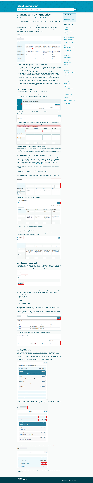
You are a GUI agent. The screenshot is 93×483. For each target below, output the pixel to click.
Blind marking (66, 52)
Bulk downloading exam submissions (68, 95)
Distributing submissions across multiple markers (69, 101)
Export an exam (66, 92)
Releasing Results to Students (69, 37)
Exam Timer (66, 64)
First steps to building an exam (69, 26)
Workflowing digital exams (68, 88)
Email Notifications (67, 62)
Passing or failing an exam (68, 60)
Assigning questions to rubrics (69, 19)
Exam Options (66, 27)
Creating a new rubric (67, 16)
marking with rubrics (47, 79)
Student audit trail (67, 83)
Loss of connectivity (67, 50)
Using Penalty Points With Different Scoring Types (68, 43)
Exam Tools (66, 29)
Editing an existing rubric (68, 17)
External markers (67, 103)
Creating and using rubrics (68, 39)
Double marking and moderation (67, 76)
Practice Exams (66, 59)
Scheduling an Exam (67, 34)
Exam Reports (66, 70)
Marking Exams (66, 55)
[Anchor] (17, 87)
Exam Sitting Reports (67, 68)
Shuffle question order (68, 45)
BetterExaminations (65, 480)
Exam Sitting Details (67, 41)
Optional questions (67, 74)
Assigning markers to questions (69, 72)
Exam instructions (67, 81)
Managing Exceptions (67, 35)
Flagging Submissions (68, 57)
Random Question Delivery (69, 53)
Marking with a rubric (67, 21)
